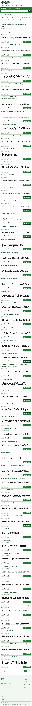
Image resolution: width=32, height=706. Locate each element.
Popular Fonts (27, 684)
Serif (25, 687)
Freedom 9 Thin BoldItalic (9, 416)
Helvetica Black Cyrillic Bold (9, 161)
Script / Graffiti (4, 34)
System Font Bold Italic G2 (9, 71)
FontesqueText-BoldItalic (8, 124)
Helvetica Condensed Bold (9, 592)
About (9, 5)
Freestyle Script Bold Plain (9, 278)
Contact (16, 5)
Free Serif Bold (5, 452)
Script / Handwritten (5, 47)
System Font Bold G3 (7, 175)
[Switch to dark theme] (22, 5)
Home (25, 679)
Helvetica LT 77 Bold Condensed (11, 58)
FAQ (13, 5)
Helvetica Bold (5, 540)
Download (27, 41)
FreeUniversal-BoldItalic (8, 187)
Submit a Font (4, 5)
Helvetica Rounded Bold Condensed (12, 200)
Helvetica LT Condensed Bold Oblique (12, 84)
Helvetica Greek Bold (7, 149)
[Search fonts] (29, 11)
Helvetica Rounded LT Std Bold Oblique (13, 515)
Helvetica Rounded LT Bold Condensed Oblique (15, 605)
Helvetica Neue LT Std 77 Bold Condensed (14, 644)
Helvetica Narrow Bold (7, 503)
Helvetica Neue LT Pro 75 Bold (10, 314)
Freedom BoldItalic (6, 379)
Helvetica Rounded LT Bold (9, 579)
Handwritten (26, 686)
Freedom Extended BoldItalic (10, 353)
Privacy (2, 698)
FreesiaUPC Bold (6, 528)
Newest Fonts (27, 682)
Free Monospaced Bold (8, 239)
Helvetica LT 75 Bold (7, 327)
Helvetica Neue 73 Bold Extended (11, 45)
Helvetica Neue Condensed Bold (11, 136)
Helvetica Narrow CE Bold (8, 428)
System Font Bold (6, 340)
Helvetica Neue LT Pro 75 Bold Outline (12, 111)
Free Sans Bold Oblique (8, 403)
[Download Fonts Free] (6, 2)
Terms (2, 699)
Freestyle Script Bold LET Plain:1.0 (11, 32)
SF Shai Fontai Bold (7, 390)
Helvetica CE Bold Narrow (8, 490)
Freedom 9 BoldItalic (7, 291)
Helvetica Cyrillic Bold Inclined (10, 553)
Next (29, 671)
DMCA (2, 696)
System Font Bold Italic (8, 213)
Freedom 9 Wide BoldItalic (9, 441)
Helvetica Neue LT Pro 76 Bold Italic (12, 226)
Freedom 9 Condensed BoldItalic (11, 303)
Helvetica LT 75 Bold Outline (9, 566)
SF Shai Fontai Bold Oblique (9, 265)
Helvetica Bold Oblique (8, 631)
